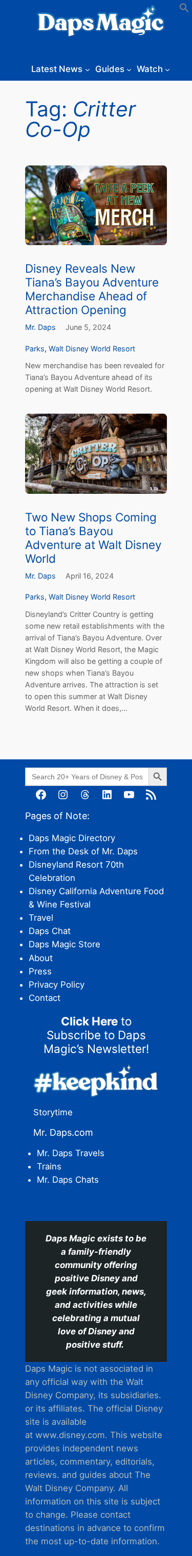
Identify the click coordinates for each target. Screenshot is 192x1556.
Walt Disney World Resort (92, 348)
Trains (49, 1166)
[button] (184, 10)
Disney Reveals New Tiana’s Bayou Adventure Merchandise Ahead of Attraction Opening (92, 289)
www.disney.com (70, 1435)
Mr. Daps (40, 327)
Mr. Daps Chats (68, 1180)
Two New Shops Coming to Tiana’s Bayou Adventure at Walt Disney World (93, 537)
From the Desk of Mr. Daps (83, 851)
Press (40, 971)
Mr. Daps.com (63, 1132)
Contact (44, 998)
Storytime (53, 1112)
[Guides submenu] (129, 68)
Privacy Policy (56, 984)
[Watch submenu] (167, 68)
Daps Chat (50, 931)
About (41, 958)
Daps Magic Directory (72, 838)
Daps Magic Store (64, 944)
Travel (41, 918)
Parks (35, 348)
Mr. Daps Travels (70, 1153)
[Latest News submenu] (87, 68)
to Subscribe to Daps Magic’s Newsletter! (96, 1035)
